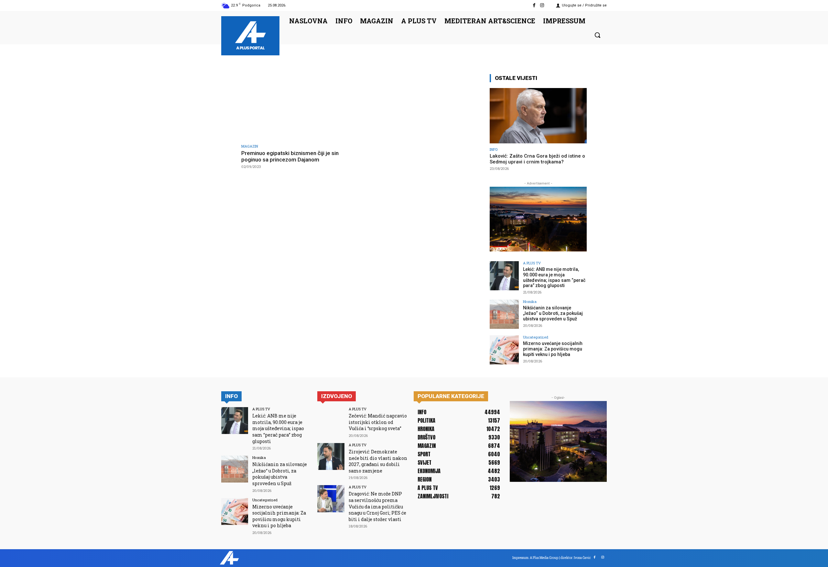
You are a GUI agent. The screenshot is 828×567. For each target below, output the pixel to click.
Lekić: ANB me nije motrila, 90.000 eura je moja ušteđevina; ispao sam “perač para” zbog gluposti (554, 277)
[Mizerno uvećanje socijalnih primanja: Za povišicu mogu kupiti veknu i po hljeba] (504, 349)
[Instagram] (542, 5)
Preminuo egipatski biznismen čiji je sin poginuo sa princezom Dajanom (290, 156)
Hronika (530, 301)
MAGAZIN (249, 146)
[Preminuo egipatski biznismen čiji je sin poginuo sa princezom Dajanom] (299, 107)
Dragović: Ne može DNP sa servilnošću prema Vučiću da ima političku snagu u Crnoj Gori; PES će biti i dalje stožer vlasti (377, 506)
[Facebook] (534, 5)
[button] (597, 35)
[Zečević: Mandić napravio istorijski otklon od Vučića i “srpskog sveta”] (330, 420)
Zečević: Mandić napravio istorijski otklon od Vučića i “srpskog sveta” (378, 422)
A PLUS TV (532, 263)
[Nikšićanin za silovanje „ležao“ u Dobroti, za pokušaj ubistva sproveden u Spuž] (504, 314)
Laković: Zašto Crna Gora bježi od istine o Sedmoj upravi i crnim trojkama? (537, 159)
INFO (493, 149)
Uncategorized (535, 337)
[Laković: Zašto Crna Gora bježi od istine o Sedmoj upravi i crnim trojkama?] (538, 115)
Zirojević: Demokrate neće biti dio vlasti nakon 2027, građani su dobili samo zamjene (378, 461)
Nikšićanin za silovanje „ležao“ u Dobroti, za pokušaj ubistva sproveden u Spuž (553, 313)
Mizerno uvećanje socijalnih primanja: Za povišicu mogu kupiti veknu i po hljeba (553, 349)
